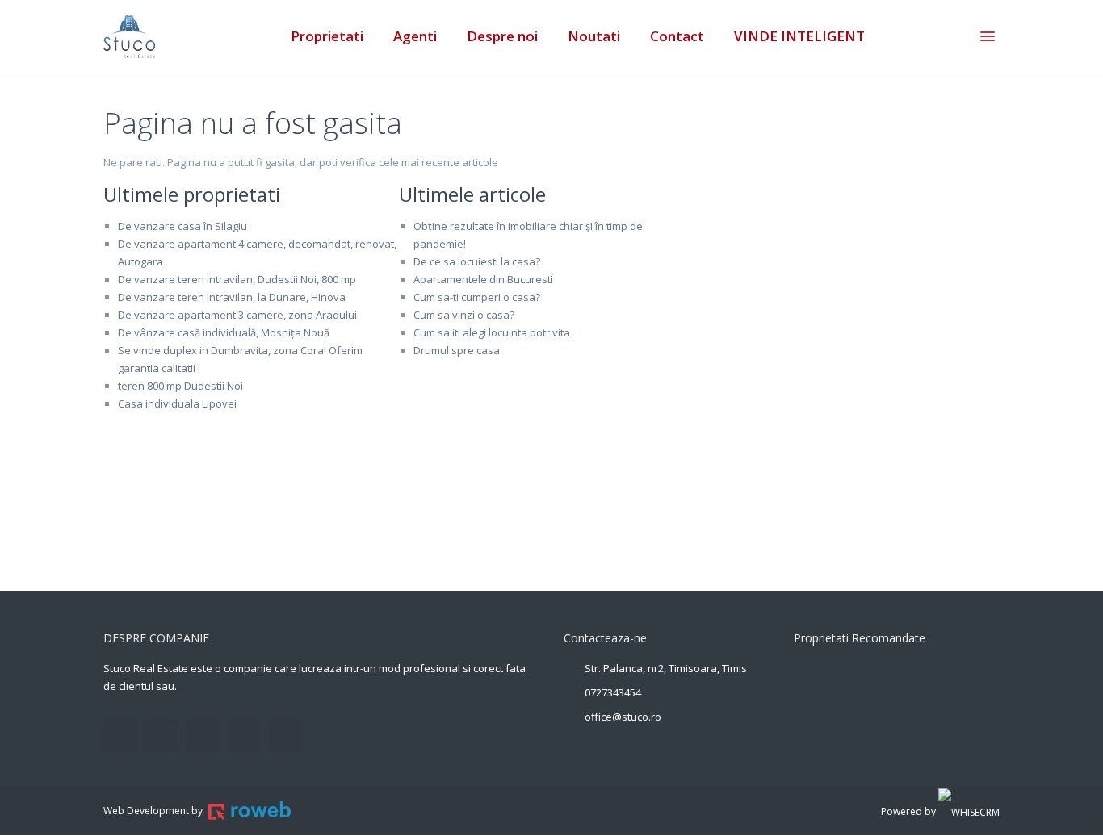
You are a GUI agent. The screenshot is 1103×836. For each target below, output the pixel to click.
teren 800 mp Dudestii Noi (180, 385)
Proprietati (327, 36)
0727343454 (613, 692)
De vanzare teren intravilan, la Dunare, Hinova (232, 297)
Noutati (594, 36)
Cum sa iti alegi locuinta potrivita (491, 332)
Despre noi (502, 36)
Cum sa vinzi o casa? (463, 314)
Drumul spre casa (456, 350)
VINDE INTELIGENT (799, 36)
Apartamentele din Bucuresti (483, 279)
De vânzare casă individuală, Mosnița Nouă (223, 332)
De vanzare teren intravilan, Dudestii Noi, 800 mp (237, 279)
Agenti (415, 36)
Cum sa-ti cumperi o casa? (476, 297)
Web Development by (154, 810)
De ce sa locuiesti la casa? (476, 261)
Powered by (909, 811)
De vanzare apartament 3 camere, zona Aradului (237, 314)
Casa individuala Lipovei (177, 403)
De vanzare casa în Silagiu (182, 226)
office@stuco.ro (623, 716)
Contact (677, 36)
